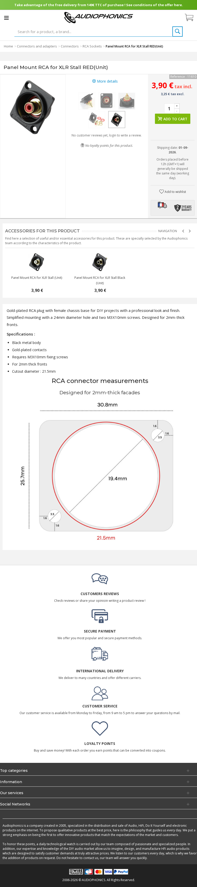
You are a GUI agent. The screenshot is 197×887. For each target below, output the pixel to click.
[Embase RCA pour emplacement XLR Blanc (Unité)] (37, 262)
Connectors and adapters (37, 46)
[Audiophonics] (98, 17)
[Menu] (6, 17)
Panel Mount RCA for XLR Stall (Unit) (36, 277)
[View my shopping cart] (191, 17)
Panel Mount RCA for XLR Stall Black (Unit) (99, 280)
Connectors (70, 46)
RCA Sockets (92, 46)
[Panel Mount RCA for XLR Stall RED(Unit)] (86, 101)
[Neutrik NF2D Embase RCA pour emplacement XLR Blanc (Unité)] (100, 262)
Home (8, 46)
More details (107, 81)
